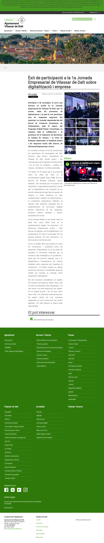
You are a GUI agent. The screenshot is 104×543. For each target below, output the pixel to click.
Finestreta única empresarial (46, 362)
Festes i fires (9, 445)
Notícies (39, 412)
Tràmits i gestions (42, 344)
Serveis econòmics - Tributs (39, 31)
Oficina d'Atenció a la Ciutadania (47, 340)
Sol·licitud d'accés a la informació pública (50, 347)
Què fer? (7, 441)
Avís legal (39, 530)
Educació (71, 358)
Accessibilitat (40, 533)
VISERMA (8, 347)
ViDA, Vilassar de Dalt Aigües (14, 351)
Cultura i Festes (73, 344)
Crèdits (38, 520)
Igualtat (70, 392)
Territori (71, 384)
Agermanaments (10, 467)
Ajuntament (8, 31)
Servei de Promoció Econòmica (44, 320)
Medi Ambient (72, 395)
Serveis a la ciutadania (44, 351)
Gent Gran (71, 355)
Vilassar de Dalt (65, 31)
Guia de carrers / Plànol (12, 430)
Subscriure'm (8, 507)
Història (7, 419)
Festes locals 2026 (11, 434)
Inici (5, 67)
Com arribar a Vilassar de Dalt (14, 426)
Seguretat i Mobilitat (74, 388)
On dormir (8, 452)
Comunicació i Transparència (77, 340)
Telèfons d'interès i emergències (15, 437)
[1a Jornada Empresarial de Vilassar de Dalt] (81, 105)
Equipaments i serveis (12, 460)
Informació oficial (10, 344)
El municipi (8, 415)
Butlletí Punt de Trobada (44, 437)
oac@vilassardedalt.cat (14, 529)
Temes (54, 31)
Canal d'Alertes (41, 366)
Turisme (71, 347)
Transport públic (10, 478)
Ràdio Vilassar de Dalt (43, 434)
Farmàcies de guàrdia (12, 474)
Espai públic (72, 399)
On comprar (8, 463)
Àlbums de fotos (42, 430)
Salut (70, 373)
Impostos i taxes (42, 355)
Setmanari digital (42, 423)
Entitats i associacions (12, 456)
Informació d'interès (11, 423)
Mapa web (39, 537)
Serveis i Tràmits (21, 31)
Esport (70, 362)
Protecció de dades (42, 527)
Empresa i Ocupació (74, 370)
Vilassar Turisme (79, 31)
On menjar (8, 449)
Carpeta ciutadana (42, 358)
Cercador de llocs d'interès (13, 471)
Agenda (39, 415)
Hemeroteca (41, 419)
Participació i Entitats (75, 366)
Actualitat (8, 412)
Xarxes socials (41, 426)
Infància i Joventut (74, 351)
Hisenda (71, 381)
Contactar (39, 523)
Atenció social (72, 377)
